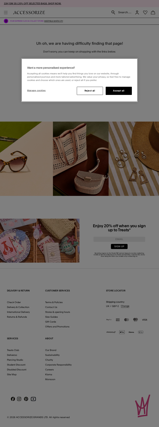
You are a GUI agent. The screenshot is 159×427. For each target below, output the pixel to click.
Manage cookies (36, 90)
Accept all (118, 91)
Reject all (90, 91)
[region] (79, 80)
